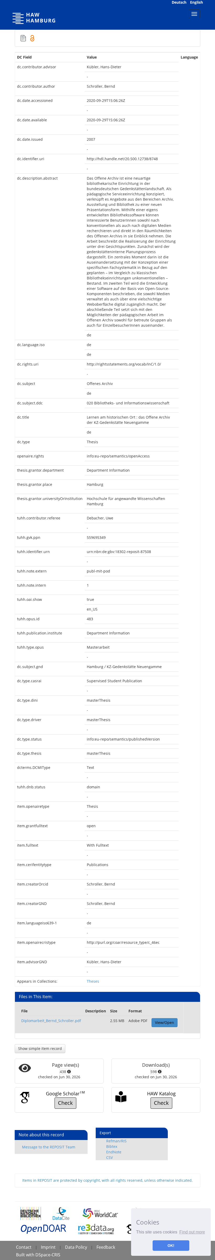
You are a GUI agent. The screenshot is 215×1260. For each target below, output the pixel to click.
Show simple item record (40, 1048)
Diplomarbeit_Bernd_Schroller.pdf (51, 1020)
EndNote (113, 1151)
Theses (93, 981)
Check (65, 1102)
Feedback (105, 1247)
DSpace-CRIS (47, 1255)
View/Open (164, 1022)
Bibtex (111, 1146)
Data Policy (76, 1247)
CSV (109, 1157)
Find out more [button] (192, 1232)
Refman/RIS (116, 1140)
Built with (25, 1255)
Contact (23, 1247)
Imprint (48, 1247)
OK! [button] (171, 1245)
